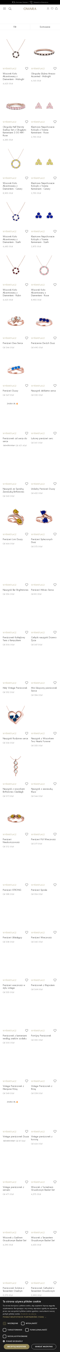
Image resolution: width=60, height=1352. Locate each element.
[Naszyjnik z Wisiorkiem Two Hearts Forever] (44, 717)
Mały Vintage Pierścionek (15, 687)
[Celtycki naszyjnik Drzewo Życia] (44, 616)
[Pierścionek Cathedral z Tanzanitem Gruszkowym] (44, 1267)
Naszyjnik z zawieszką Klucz (41, 790)
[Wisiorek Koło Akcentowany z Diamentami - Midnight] (16, 52)
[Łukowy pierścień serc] (44, 417)
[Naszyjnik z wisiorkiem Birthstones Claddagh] (16, 767)
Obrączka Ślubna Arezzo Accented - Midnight (43, 75)
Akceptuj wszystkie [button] (16, 1346)
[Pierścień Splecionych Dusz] (44, 518)
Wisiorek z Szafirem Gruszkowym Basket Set (14, 1239)
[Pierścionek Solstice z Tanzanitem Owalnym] (16, 1267)
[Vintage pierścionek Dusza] (16, 1115)
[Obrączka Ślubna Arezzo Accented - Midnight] (44, 52)
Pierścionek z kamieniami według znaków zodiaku (15, 1037)
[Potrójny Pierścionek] (44, 1014)
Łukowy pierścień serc (42, 438)
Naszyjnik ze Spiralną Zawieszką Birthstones (13, 490)
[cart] (56, 8)
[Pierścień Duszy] (16, 369)
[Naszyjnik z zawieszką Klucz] (44, 767)
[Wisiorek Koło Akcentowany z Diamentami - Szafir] (16, 215)
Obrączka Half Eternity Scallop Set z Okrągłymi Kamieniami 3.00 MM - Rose (14, 131)
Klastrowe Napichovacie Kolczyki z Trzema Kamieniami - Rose (43, 129)
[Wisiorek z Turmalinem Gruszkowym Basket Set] (44, 1166)
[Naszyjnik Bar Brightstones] (16, 568)
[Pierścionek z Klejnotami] (44, 964)
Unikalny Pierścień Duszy (43, 488)
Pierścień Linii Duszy (13, 539)
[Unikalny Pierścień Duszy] (44, 467)
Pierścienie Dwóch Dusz (43, 343)
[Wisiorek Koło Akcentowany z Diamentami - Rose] (44, 268)
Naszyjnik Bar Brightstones (15, 589)
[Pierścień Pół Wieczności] (44, 818)
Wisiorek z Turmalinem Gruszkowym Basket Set (43, 1189)
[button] (30, 1317)
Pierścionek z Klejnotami (43, 985)
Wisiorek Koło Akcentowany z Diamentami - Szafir (12, 239)
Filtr (15, 26)
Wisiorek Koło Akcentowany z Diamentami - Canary (12, 186)
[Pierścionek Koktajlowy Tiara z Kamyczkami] (16, 616)
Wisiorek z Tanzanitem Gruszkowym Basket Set (43, 1239)
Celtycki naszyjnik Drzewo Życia (44, 639)
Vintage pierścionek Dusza (16, 1136)
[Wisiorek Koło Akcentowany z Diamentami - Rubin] (16, 268)
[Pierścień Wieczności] (44, 916)
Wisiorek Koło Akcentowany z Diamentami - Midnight (13, 76)
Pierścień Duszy (10, 390)
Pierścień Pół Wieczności (43, 839)
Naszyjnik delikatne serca (43, 390)
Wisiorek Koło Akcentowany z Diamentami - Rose (40, 292)
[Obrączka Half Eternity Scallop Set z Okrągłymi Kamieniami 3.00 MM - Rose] (16, 105)
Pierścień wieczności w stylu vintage (14, 987)
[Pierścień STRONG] (16, 868)
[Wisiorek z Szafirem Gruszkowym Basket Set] (16, 1216)
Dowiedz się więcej (28, 1314)
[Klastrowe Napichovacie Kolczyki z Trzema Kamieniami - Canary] (44, 162)
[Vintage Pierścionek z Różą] (44, 1065)
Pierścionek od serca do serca (15, 440)
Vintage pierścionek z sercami (13, 1189)
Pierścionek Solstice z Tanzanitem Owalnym (13, 1289)
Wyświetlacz (9, 68)
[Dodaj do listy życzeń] (26, 69)
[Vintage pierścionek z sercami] (16, 1166)
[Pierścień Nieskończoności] (16, 818)
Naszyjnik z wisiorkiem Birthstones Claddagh (14, 790)
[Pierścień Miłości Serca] (44, 568)
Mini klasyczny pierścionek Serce (44, 689)
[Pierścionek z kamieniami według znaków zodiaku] (16, 1014)
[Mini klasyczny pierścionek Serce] (44, 667)
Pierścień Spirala (39, 890)
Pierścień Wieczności (41, 937)
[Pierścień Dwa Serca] (16, 322)
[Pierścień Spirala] (44, 868)
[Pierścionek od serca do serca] (16, 417)
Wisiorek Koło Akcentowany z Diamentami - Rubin (12, 292)
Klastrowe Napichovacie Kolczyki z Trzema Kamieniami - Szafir (43, 239)
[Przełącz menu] (4, 9)
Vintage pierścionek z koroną (41, 1138)
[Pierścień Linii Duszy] (16, 518)
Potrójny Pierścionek (41, 1035)
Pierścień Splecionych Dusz (41, 541)
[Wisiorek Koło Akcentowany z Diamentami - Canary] (16, 162)
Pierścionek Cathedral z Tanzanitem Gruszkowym (43, 1289)
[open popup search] (10, 8)
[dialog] (30, 1324)
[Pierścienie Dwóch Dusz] (44, 322)
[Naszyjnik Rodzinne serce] (16, 717)
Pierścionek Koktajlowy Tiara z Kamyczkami (14, 639)
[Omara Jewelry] (30, 9)
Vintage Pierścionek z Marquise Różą (13, 1088)
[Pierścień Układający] (16, 916)
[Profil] (48, 8)
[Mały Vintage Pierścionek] (16, 667)
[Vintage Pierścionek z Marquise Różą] (16, 1065)
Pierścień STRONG (12, 890)
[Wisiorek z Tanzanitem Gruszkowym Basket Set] (44, 1216)
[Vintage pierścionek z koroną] (44, 1115)
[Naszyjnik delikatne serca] (44, 369)
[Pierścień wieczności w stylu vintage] (16, 964)
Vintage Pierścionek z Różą (41, 1088)
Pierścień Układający (12, 937)
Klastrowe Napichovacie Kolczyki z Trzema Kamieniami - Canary (43, 186)
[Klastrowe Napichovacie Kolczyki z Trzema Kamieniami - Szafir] (44, 215)
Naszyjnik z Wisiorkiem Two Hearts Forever (42, 740)
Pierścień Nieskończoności (11, 841)
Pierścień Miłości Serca (42, 589)
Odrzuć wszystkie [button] (44, 1346)
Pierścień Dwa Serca (13, 343)
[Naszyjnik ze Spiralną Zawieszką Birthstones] (16, 467)
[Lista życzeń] (52, 8)
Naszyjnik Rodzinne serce (15, 738)
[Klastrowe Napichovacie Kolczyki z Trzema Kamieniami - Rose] (44, 105)
